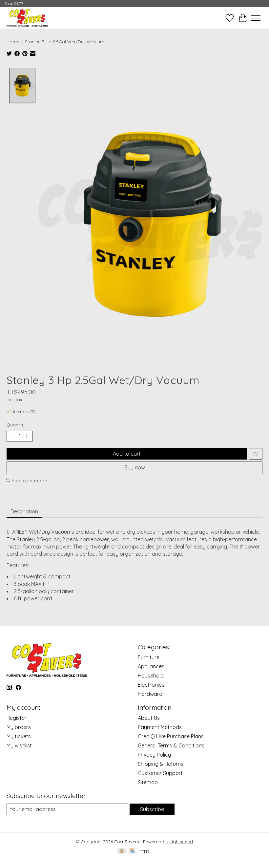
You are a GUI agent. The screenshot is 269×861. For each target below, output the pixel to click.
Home (13, 41)
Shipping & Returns (160, 764)
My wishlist (19, 745)
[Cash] (121, 851)
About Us (149, 718)
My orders (19, 727)
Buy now (134, 467)
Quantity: (16, 424)
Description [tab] (24, 511)
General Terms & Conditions (171, 745)
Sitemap (148, 782)
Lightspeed (181, 841)
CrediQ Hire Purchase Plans (171, 736)
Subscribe (152, 809)
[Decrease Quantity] (13, 436)
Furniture (148, 657)
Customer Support (160, 773)
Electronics (151, 684)
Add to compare (29, 480)
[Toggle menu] (255, 18)
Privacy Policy (154, 754)
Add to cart (127, 453)
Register (17, 718)
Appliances (151, 666)
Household (151, 675)
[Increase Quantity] (26, 436)
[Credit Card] (132, 851)
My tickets (19, 736)
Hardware (150, 694)
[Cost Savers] (27, 18)
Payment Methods (160, 727)
